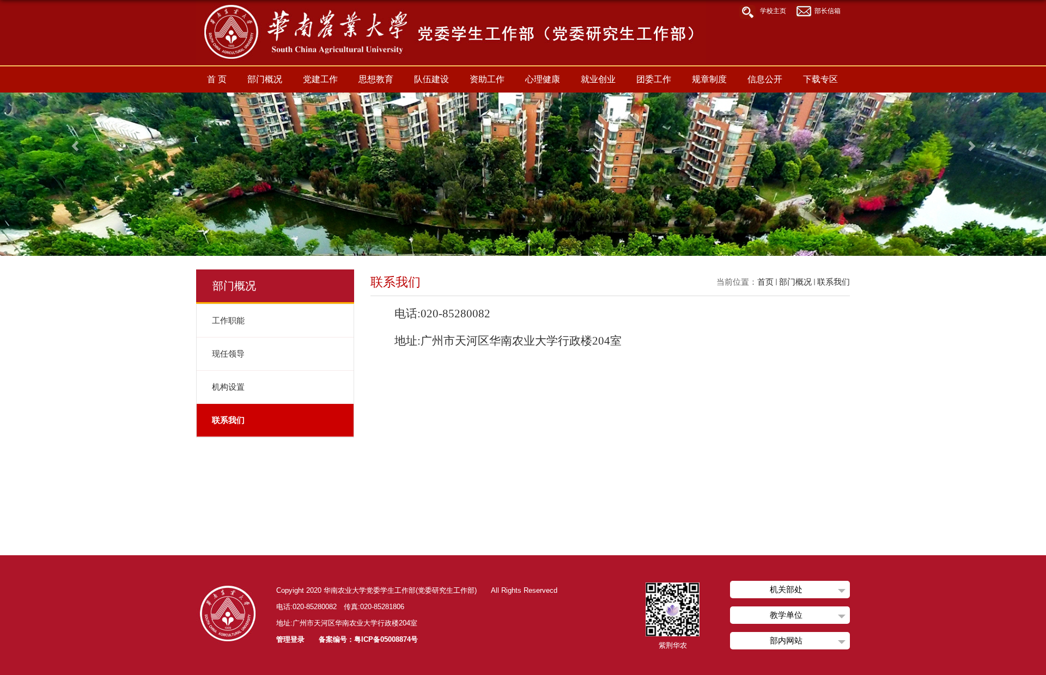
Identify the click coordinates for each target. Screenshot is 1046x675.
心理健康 (542, 79)
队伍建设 (431, 79)
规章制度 (709, 79)
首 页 (217, 79)
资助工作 (487, 79)
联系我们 (833, 281)
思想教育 (375, 79)
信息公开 (764, 79)
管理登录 (290, 639)
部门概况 (264, 79)
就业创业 (598, 79)
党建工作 (320, 79)
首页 (765, 281)
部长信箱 (827, 11)
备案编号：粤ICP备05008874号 (368, 639)
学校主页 (773, 11)
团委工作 (653, 79)
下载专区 (820, 79)
